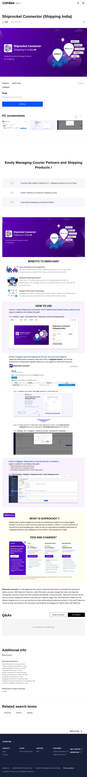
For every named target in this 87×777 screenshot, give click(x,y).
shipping (29, 713)
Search (78, 3)
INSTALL (22, 104)
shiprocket (7, 713)
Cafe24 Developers (59, 751)
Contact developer (58, 615)
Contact (80, 83)
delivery (19, 713)
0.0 (6, 22)
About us (6, 768)
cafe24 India (16, 83)
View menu (83, 3)
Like (84, 22)
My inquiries (76, 615)
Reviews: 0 (18, 22)
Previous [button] (75, 116)
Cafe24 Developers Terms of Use (47, 768)
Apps (4, 751)
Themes (5, 754)
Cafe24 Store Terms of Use (22, 768)
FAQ (37, 751)
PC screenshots (13, 115)
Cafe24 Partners (58, 754)
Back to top (74, 731)
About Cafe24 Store (26, 751)
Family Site (7, 741)
